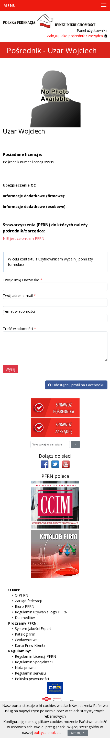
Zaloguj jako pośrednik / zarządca (75, 35)
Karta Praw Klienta (30, 645)
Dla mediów (25, 617)
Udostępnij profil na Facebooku (77, 385)
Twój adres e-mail (18, 295)
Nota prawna (26, 667)
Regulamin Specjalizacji (34, 662)
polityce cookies (47, 732)
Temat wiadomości (19, 311)
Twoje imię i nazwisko (21, 280)
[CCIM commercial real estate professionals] (55, 504)
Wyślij (10, 369)
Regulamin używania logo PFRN (41, 612)
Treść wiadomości (18, 328)
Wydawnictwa (26, 639)
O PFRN (21, 595)
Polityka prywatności (32, 678)
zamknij (76, 732)
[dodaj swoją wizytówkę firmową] (55, 553)
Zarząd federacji (28, 600)
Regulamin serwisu (30, 673)
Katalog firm (25, 634)
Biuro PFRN (24, 606)
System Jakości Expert (33, 628)
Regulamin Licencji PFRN (35, 656)
